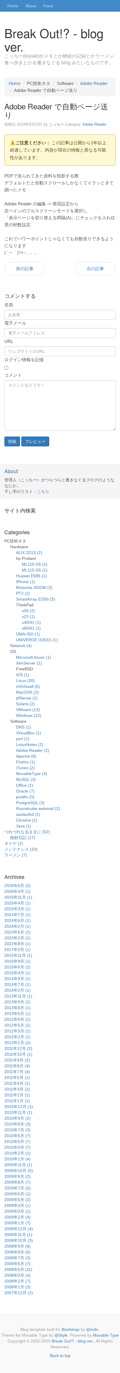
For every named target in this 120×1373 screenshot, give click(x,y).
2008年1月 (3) (17, 1287)
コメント (13, 375)
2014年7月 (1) (17, 984)
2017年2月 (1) (17, 949)
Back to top (60, 1355)
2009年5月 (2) (17, 1199)
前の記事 (24, 268)
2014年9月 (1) (17, 978)
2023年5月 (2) (17, 932)
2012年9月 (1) (17, 1019)
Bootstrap (71, 1329)
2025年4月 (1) (17, 903)
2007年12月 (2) (18, 1292)
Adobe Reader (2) (32, 750)
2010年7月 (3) (17, 1130)
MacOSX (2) (27, 692)
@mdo (92, 1329)
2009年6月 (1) (17, 1194)
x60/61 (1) (31, 628)
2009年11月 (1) (18, 1164)
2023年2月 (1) (17, 938)
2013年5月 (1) (17, 1013)
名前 (8, 304)
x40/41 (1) (31, 622)
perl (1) (22, 738)
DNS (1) (23, 727)
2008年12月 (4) (18, 1228)
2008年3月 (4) (17, 1275)
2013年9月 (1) (17, 1002)
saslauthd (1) (28, 814)
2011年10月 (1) (18, 1054)
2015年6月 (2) (17, 967)
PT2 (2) (23, 593)
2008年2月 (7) (17, 1281)
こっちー (56, 124)
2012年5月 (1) (17, 1025)
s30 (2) (28, 610)
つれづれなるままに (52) (27, 831)
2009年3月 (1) (17, 1211)
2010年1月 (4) (17, 1159)
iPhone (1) (25, 581)
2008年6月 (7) (17, 1263)
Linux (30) (25, 680)
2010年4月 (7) (17, 1147)
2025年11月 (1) (18, 897)
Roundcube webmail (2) (38, 808)
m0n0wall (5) (28, 686)
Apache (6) (26, 756)
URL (8, 341)
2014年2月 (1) (17, 990)
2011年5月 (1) (17, 1077)
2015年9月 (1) (17, 961)
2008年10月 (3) (18, 1240)
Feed (48, 5)
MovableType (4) (31, 773)
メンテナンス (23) (21, 849)
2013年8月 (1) (17, 1007)
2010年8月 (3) (17, 1124)
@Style (61, 1335)
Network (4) (21, 645)
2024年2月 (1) (17, 926)
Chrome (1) (26, 820)
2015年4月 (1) (17, 972)
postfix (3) (25, 797)
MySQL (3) (26, 779)
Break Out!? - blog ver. (72, 1341)
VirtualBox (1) (28, 733)
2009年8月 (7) (17, 1182)
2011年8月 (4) (17, 1066)
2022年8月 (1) (17, 943)
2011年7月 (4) (17, 1071)
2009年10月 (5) (18, 1170)
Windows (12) (28, 715)
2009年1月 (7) (17, 1223)
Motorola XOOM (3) (34, 587)
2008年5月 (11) (18, 1269)
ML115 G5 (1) (34, 570)
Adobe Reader (93, 83)
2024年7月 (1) (17, 914)
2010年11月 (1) (18, 1112)
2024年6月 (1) (17, 920)
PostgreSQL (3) (30, 802)
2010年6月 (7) (17, 1135)
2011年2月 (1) (17, 1095)
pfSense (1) (27, 698)
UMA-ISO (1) (28, 634)
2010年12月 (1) (18, 1106)
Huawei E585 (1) (31, 576)
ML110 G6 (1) (34, 564)
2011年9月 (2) (17, 1060)
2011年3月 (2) (17, 1089)
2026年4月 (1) (17, 891)
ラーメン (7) (15, 855)
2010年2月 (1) (17, 1153)
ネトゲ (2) (13, 843)
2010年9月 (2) (17, 1118)
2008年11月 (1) (18, 1234)
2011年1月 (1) (17, 1100)
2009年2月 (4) (17, 1217)
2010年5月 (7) (17, 1141)
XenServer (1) (29, 663)
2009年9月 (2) (17, 1176)
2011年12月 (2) (18, 1048)
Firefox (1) (25, 762)
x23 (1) (28, 616)
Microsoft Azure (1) (33, 657)
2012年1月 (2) (17, 1042)
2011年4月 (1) (17, 1083)
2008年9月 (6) (17, 1246)
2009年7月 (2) (17, 1188)
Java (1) (23, 826)
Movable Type (106, 1335)
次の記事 (95, 268)
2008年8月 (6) (17, 1252)
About (30, 5)
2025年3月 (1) (17, 909)
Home (12, 5)
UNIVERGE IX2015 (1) (37, 639)
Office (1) (24, 785)
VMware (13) (28, 709)
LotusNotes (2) (29, 744)
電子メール (15, 322)
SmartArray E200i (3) (35, 599)
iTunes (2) (25, 767)
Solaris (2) (25, 703)
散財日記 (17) (22, 837)
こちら (43, 491)
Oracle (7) (25, 791)
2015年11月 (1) (18, 955)
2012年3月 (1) (17, 1031)
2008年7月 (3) (17, 1258)
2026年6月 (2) (17, 885)
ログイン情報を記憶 (24, 359)
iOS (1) (22, 674)
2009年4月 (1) (17, 1205)
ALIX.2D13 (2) (29, 552)
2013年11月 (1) (18, 996)
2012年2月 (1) (17, 1036)
